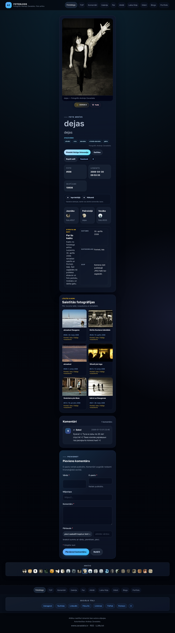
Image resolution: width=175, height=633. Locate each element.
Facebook (84, 159)
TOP (82, 5)
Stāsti (144, 5)
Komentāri (92, 5)
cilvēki (67, 141)
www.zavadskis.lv (79, 625)
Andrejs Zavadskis (93, 621)
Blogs (153, 5)
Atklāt (121, 5)
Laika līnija (132, 5)
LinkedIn (73, 606)
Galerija (104, 5)
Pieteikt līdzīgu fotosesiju (77, 152)
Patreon (121, 606)
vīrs (75, 141)
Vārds (66, 475)
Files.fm (86, 606)
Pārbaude (68, 528)
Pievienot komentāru (75, 552)
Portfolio (164, 5)
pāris (106, 141)
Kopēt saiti (70, 159)
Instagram (47, 606)
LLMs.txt (100, 625)
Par (113, 5)
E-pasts (93, 475)
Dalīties (97, 152)
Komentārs (68, 504)
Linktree (98, 606)
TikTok (110, 606)
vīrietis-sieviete (95, 141)
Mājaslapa (67, 492)
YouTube (61, 606)
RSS (92, 625)
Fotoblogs (71, 5)
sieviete (83, 141)
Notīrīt (97, 552)
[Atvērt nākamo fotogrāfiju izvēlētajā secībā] (87, 57)
